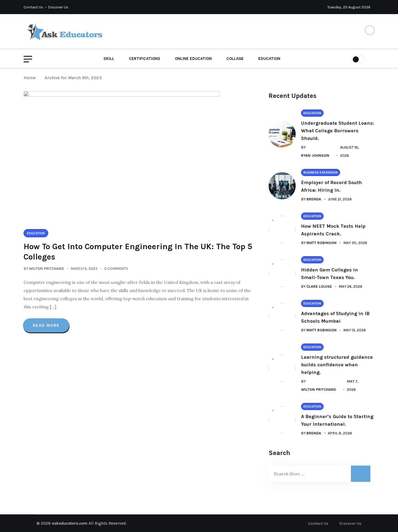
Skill (108, 58)
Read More (46, 325)
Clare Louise (319, 286)
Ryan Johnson (315, 155)
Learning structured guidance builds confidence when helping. (337, 364)
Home (31, 77)
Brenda (313, 199)
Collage (235, 58)
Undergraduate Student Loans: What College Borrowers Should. (337, 130)
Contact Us (33, 7)
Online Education (193, 58)
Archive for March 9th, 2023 (73, 77)
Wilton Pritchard (46, 268)
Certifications (144, 58)
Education (269, 58)
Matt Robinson (321, 243)
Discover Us (58, 7)
